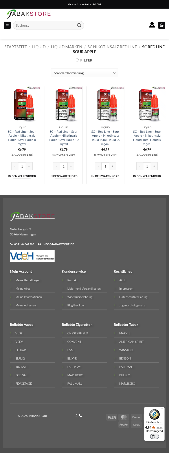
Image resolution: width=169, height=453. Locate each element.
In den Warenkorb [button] (22, 176)
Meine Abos (22, 288)
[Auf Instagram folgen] (75, 416)
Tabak (133, 324)
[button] (161, 25)
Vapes (28, 324)
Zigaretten (84, 324)
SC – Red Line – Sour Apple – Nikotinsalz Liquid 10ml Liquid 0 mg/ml (22, 138)
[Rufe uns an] (80, 416)
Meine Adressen (25, 305)
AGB (122, 280)
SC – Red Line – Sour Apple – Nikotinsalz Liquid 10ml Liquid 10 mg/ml (64, 138)
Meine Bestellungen (27, 280)
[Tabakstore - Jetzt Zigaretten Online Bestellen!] (29, 14)
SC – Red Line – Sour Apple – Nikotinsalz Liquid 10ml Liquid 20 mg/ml (105, 138)
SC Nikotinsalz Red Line (112, 46)
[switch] (154, 436)
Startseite (15, 46)
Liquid (39, 46)
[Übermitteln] (79, 25)
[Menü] (162, 409)
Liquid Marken (66, 46)
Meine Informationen (28, 297)
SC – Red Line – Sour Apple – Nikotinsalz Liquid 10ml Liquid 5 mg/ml (147, 138)
